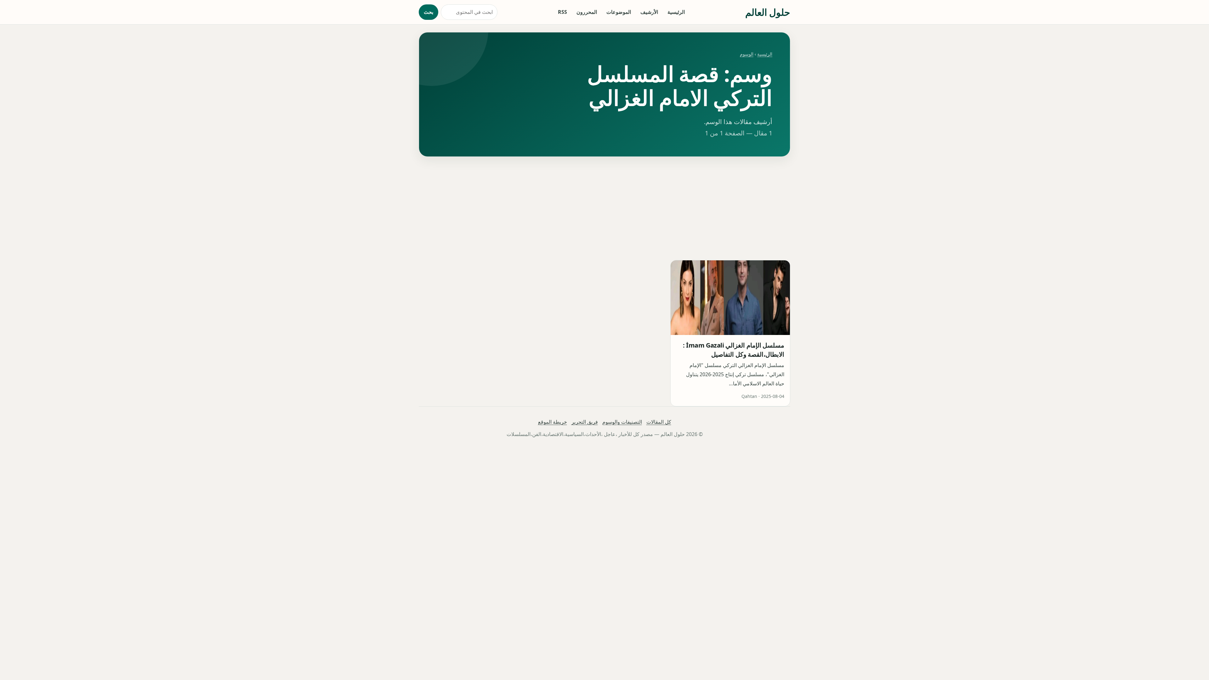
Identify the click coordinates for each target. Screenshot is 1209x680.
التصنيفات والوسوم (622, 421)
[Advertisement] (604, 208)
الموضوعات (618, 11)
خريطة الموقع (552, 421)
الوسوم (746, 54)
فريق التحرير (584, 421)
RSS (562, 11)
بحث (428, 11)
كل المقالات (658, 421)
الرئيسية (676, 11)
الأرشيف (649, 11)
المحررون (586, 11)
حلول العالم (767, 12)
